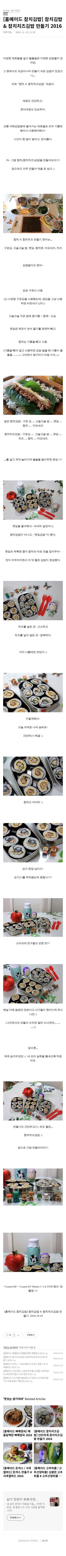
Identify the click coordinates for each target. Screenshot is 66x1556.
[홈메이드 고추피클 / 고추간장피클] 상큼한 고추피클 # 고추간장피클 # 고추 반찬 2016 (26, 1372)
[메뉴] (5, 13)
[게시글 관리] (18, 1335)
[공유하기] (14, 1335)
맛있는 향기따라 (11, 1347)
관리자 (45, 1540)
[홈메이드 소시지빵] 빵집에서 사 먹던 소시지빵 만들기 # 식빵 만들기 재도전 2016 (25, 1379)
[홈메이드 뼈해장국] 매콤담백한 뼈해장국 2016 (24, 1353)
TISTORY (34, 1540)
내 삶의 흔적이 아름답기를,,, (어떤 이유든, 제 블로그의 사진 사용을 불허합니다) (26, 1507)
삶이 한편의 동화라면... (22, 1499)
